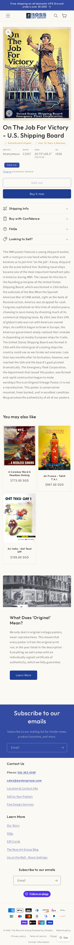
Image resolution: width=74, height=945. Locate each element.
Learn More (23, 675)
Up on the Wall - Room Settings (27, 857)
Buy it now (37, 194)
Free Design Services (20, 804)
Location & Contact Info (22, 788)
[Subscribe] (62, 747)
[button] (8, 15)
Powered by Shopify (42, 930)
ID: (57, 149)
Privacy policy (18, 936)
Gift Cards (13, 841)
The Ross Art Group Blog (23, 849)
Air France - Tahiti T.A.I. (55, 477)
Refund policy (63, 930)
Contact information (38, 942)
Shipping (7, 171)
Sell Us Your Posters (20, 796)
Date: (26, 149)
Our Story (13, 825)
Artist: (7, 149)
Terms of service (38, 936)
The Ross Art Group (21, 930)
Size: (37, 149)
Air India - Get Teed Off (19, 550)
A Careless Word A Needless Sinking (19, 473)
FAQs (10, 833)
